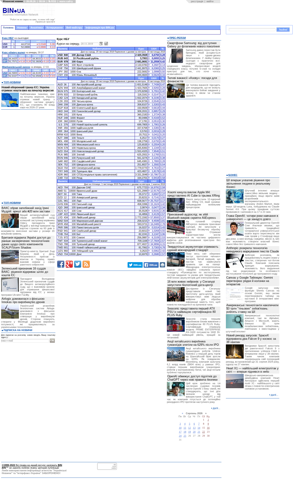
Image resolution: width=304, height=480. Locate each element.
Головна (8, 27)
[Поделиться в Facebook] (60, 264)
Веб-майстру (74, 27)
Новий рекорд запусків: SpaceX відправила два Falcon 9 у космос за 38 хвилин (251, 339)
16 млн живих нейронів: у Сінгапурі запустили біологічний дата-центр (191, 283)
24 (180, 436)
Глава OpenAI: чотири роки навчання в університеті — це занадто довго (252, 217)
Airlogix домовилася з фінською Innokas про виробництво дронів (23, 300)
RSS (53, 1)
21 (199, 432)
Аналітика (36, 27)
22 (203, 432)
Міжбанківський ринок (16, 67)
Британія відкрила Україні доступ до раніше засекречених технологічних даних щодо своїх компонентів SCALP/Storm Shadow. (26, 242)
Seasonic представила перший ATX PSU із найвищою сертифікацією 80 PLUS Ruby (191, 312)
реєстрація (197, 1)
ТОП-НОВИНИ (12, 82)
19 (189, 432)
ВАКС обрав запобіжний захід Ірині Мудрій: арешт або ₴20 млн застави (26, 209)
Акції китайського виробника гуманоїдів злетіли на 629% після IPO (193, 343)
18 (185, 432)
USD (5, 58)
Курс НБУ (8, 38)
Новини (22, 27)
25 (185, 436)
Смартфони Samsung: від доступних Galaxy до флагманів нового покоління (193, 44)
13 (194, 428)
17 (180, 432)
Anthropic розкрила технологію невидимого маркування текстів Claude (252, 249)
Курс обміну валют (13, 52)
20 (194, 432)
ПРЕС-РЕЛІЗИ (177, 37)
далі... (216, 408)
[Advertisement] (139, 14)
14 (199, 428)
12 (189, 428)
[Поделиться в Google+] (69, 264)
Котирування (55, 27)
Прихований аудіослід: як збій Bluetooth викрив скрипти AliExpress (191, 216)
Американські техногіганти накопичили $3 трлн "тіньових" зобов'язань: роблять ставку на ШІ (252, 308)
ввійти (210, 1)
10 (180, 428)
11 (185, 428)
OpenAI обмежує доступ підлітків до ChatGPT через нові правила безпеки (192, 378)
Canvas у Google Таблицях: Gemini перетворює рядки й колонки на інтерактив (249, 281)
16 (208, 428)
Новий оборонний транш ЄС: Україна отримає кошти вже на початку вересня (28, 89)
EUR (5, 61)
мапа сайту (66, 1)
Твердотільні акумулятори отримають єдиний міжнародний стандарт (192, 248)
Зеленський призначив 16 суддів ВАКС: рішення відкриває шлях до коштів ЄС (25, 272)
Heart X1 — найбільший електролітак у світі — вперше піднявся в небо (252, 370)
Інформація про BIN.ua (100, 27)
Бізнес (232, 175)
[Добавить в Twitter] (77, 264)
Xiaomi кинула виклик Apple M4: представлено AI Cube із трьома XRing (193, 194)
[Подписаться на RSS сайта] (86, 264)
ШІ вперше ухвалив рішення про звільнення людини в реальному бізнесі (248, 184)
